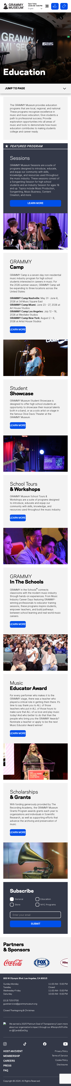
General (19, 899)
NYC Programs (48, 904)
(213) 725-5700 (11, 1001)
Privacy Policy (61, 1051)
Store (17, 904)
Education (45, 899)
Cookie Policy (61, 1060)
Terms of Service (60, 1056)
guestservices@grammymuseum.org (20, 1004)
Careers (9, 1061)
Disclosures (62, 1065)
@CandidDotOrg (20, 1031)
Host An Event (13, 1051)
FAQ (5, 1070)
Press (7, 1066)
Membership (11, 1056)
